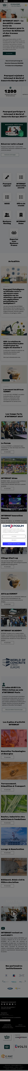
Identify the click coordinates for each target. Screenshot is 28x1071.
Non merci (14, 540)
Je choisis (14, 536)
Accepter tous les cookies (14, 543)
